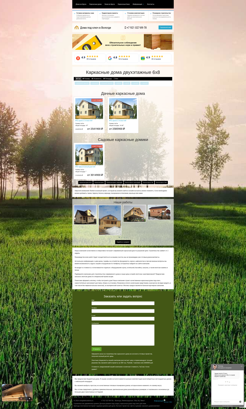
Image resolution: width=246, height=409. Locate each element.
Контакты (150, 4)
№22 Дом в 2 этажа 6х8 (83, 121)
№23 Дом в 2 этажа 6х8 (117, 121)
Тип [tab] (79, 79)
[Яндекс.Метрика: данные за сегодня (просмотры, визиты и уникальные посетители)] (168, 400)
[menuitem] (81, 4)
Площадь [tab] (108, 79)
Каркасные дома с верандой (114, 182)
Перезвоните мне (165, 27)
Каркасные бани (124, 4)
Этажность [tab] (97, 79)
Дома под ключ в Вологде (95, 27)
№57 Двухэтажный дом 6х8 (85, 167)
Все (116, 79)
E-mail (93, 315)
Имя (93, 300)
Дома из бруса (81, 4)
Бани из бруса (110, 4)
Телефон (94, 308)
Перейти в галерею (123, 242)
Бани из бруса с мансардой (132, 182)
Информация (137, 4)
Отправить (96, 349)
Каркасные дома (95, 4)
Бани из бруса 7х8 (148, 182)
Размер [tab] (87, 79)
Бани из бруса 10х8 (161, 182)
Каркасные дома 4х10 (85, 182)
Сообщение (95, 323)
